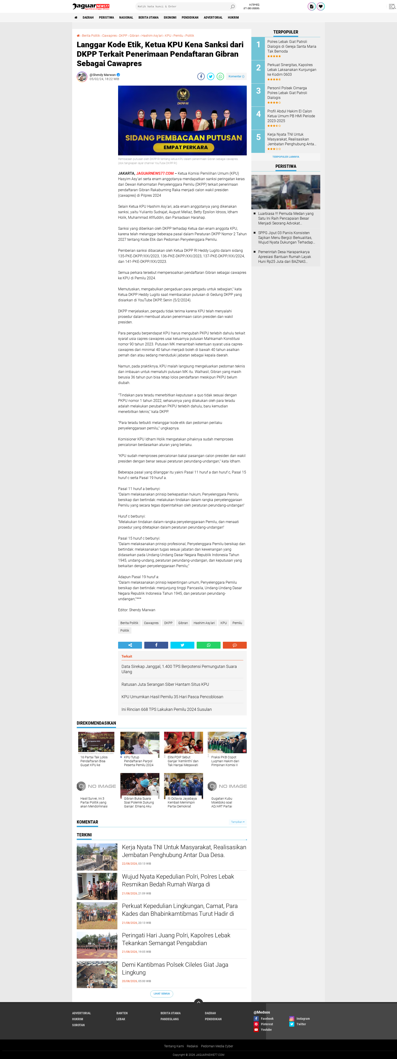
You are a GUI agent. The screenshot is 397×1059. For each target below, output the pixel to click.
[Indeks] (311, 6)
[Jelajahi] (391, 6)
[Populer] (320, 6)
